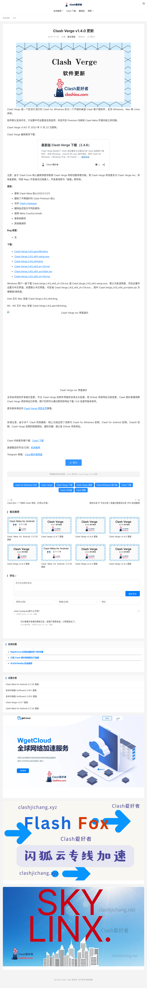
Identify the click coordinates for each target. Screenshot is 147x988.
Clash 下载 (71, 11)
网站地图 (89, 980)
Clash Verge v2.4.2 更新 (120, 564)
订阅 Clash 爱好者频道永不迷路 (24, 657)
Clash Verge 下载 (64, 485)
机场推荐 (58, 11)
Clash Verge (46, 485)
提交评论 (133, 594)
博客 (90, 11)
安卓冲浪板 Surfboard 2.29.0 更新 (21, 696)
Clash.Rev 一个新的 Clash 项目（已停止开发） (28, 503)
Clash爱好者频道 (33, 454)
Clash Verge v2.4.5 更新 (120, 536)
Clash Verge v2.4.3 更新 (86, 564)
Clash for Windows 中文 (26, 485)
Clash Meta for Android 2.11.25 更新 (22, 684)
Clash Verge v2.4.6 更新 (86, 536)
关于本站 (81, 980)
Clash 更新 (81, 490)
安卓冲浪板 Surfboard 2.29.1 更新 (21, 690)
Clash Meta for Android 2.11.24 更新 (22, 708)
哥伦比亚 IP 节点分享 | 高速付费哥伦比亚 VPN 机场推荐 (114, 503)
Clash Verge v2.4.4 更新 (18, 564)
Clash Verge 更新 (84, 485)
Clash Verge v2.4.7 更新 (52, 536)
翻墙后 (82, 11)
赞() (91, 36)
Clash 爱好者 (73, 4)
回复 (35, 614)
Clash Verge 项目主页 (35, 408)
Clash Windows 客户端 (106, 485)
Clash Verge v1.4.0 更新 (73, 31)
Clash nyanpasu (28, 203)
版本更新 (6, 18)
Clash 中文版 (66, 490)
